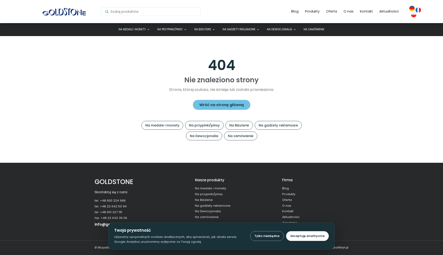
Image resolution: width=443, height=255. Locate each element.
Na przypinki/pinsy (170, 29)
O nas (348, 11)
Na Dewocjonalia (279, 29)
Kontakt (366, 11)
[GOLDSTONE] (64, 11)
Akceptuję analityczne (307, 236)
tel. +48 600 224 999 (110, 200)
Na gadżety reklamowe (239, 29)
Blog (295, 11)
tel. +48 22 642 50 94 (111, 206)
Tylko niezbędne (266, 236)
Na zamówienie (314, 29)
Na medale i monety (132, 29)
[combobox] (154, 11)
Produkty (312, 11)
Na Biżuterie (202, 29)
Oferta (331, 11)
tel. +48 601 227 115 (108, 212)
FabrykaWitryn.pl (337, 247)
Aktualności (389, 11)
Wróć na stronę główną (221, 105)
